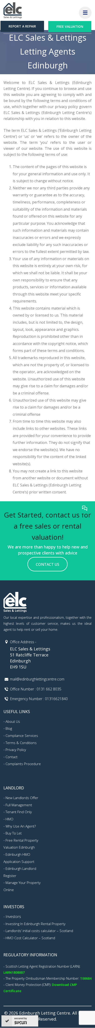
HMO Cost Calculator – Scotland (30, 938)
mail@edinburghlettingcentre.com (37, 679)
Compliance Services (22, 735)
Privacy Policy (16, 749)
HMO (9, 819)
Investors (13, 916)
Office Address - (23, 641)
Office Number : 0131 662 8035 (35, 689)
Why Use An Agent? (21, 826)
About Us (13, 721)
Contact (12, 756)
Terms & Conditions (21, 742)
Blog (9, 728)
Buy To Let (14, 833)
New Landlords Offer (22, 797)
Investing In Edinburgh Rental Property (35, 923)
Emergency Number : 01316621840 (39, 698)
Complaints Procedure (23, 763)
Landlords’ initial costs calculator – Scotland (39, 930)
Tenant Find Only (19, 811)
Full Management (19, 805)
